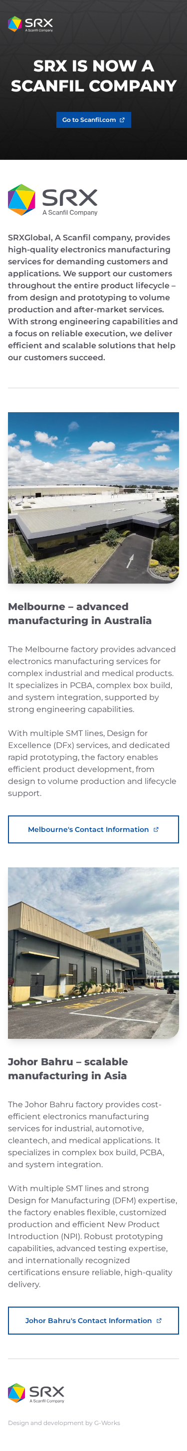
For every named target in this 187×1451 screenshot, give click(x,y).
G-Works (107, 1423)
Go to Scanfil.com (89, 119)
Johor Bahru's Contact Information (88, 1320)
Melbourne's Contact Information (88, 829)
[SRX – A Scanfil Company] (30, 24)
